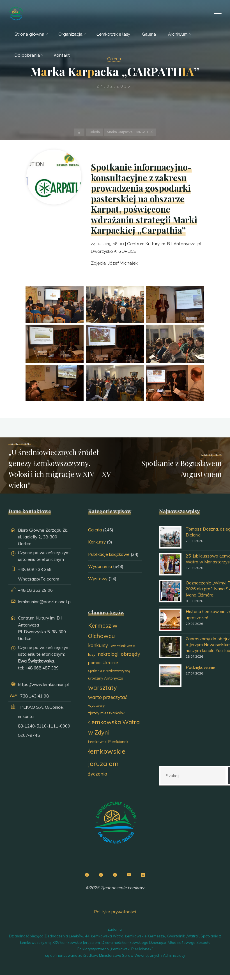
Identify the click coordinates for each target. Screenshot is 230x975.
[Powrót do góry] (208, 953)
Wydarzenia (100, 566)
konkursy (98, 645)
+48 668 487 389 (42, 668)
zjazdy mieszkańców (106, 712)
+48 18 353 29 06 (35, 590)
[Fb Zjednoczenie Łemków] (87, 875)
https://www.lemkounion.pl (43, 684)
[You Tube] (129, 875)
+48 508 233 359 (35, 569)
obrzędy (130, 654)
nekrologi (108, 654)
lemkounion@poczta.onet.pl (45, 601)
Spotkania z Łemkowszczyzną (109, 671)
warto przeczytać (107, 697)
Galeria (94, 132)
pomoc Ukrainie (103, 662)
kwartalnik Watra (123, 646)
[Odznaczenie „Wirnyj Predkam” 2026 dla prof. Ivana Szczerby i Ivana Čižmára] (170, 591)
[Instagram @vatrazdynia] (143, 875)
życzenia (97, 774)
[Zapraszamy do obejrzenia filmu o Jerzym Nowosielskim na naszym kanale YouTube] (170, 647)
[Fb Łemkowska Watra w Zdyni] (115, 875)
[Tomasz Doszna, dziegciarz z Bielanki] (170, 537)
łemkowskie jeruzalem (106, 757)
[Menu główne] (216, 13)
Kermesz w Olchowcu (103, 630)
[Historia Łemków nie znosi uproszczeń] (170, 620)
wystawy (96, 705)
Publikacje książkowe (109, 554)
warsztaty (102, 687)
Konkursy (97, 542)
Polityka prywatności (115, 911)
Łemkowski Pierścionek (108, 741)
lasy (91, 654)
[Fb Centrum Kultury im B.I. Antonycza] (101, 875)
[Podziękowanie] (170, 675)
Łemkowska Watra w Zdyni (114, 727)
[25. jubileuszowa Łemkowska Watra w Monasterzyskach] (170, 564)
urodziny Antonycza (105, 678)
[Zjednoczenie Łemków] (15, 13)
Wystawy (97, 578)
